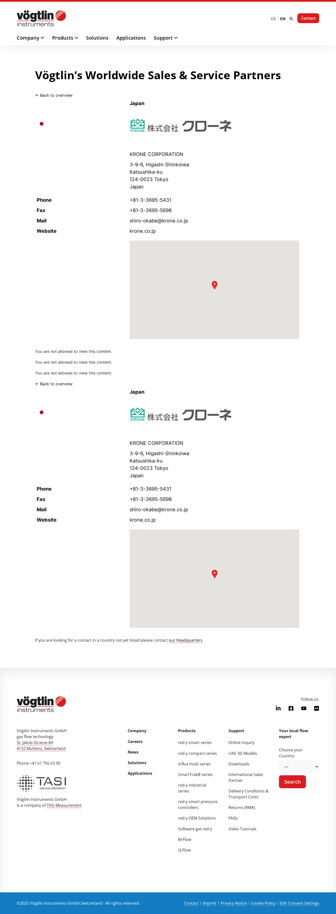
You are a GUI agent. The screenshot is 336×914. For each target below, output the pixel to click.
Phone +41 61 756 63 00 (38, 763)
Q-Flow (184, 850)
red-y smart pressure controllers (197, 804)
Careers (135, 741)
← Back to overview (54, 95)
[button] (291, 18)
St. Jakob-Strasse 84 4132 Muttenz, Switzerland (41, 745)
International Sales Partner (246, 777)
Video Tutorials (243, 829)
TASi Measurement (64, 805)
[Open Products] (80, 38)
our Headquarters (185, 640)
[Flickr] (316, 708)
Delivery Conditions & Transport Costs (249, 794)
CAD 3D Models (243, 753)
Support (236, 730)
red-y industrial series (192, 788)
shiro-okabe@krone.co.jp (159, 221)
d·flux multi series (194, 764)
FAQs (233, 818)
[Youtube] (303, 708)
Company (137, 730)
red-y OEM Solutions (197, 818)
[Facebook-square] (291, 708)
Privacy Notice (234, 903)
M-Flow (184, 839)
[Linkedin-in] (278, 708)
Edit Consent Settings (299, 903)
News (133, 752)
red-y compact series (197, 753)
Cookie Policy (263, 903)
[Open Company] (46, 38)
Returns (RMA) (242, 807)
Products (187, 730)
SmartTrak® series (195, 774)
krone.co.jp (143, 231)
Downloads (239, 764)
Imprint (209, 903)
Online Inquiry (242, 742)
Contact (191, 903)
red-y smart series (195, 742)
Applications (140, 773)
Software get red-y (195, 829)
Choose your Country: (291, 753)
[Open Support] (180, 38)
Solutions (137, 762)
